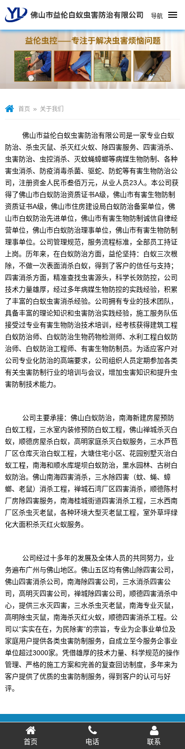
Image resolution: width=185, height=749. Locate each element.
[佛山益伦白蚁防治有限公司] (74, 26)
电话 (92, 742)
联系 (154, 742)
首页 (24, 109)
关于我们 (52, 109)
